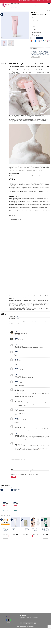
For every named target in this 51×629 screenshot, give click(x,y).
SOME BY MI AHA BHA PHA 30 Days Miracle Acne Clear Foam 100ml (45, 529)
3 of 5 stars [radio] (15, 459)
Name (12, 469)
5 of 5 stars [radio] (23, 459)
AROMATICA (19, 313)
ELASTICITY (38, 52)
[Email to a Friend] (35, 57)
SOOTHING (39, 54)
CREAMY (41, 51)
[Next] (27, 25)
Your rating (13, 457)
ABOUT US (16, 0)
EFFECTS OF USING (14, 7)
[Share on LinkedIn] (39, 57)
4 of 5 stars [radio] (18, 459)
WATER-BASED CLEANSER (45, 54)
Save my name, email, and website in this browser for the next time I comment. (25, 474)
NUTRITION (45, 53)
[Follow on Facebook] (7, 620)
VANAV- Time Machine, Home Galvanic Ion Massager (35, 529)
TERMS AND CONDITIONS (22, 0)
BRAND (43, 5)
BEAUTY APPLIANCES (32, 5)
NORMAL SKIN (26, 321)
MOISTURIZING (38, 53)
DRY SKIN (21, 321)
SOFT (37, 54)
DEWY (36, 52)
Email (31, 469)
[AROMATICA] (5, 510)
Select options (5, 535)
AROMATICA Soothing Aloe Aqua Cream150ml (15, 529)
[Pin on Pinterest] (37, 57)
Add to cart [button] (5, 505)
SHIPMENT (28, 0)
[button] (47, 0)
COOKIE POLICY (33, 0)
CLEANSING (38, 51)
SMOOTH (35, 54)
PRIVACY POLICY (39, 0)
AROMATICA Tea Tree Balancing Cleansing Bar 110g (25, 529)
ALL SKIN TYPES (43, 321)
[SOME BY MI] (45, 575)
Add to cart (39, 38)
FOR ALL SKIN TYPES (43, 52)
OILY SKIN (18, 321)
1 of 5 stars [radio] (11, 459)
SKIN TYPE (21, 5)
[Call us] (10, 620)
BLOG (43, 0)
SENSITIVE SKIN (37, 321)
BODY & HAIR (26, 5)
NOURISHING (42, 53)
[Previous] (2, 25)
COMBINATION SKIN (32, 321)
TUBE (18, 318)
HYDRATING (33, 53)
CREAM (18, 316)
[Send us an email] (8, 620)
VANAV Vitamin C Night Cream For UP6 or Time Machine (5, 529)
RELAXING (31, 54)
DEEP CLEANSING (45, 51)
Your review (13, 461)
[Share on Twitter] (33, 57)
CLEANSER (8, 9)
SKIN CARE (12, 5)
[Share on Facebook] (31, 57)
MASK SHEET (39, 5)
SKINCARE (4, 9)
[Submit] (49, 3)
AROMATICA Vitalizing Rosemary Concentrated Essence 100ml (16, 500)
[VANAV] (5, 575)
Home (2, 9)
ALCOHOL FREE (34, 51)
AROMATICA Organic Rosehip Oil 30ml (5, 499)
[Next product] (47, 10)
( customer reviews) (38, 17)
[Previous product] (49, 10)
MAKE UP (17, 5)
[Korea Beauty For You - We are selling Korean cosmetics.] (5, 5)
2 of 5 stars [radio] (13, 459)
